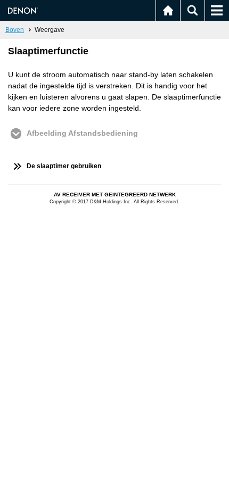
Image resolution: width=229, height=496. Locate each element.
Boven (14, 30)
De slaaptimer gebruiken (64, 166)
